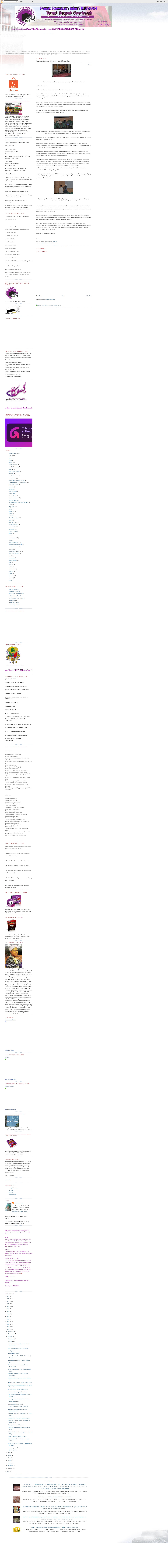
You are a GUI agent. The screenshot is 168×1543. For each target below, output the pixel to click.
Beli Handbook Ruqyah (15, 596)
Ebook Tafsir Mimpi (14, 602)
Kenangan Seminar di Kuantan (16, 1425)
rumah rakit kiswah (14, 547)
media (10, 513)
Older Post (88, 296)
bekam (10, 460)
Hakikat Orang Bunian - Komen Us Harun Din (20, 1382)
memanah (11, 516)
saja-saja (11, 549)
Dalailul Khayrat (13, 464)
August (10, 1341)
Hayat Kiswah (18, 1203)
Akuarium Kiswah (13, 453)
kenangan (11, 489)
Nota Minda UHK (13, 524)
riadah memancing (13, 542)
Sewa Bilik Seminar (14, 553)
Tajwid (10, 564)
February (10, 1465)
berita (10, 462)
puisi (10, 536)
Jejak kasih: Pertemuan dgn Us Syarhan (18, 1348)
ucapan (10, 573)
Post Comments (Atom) (49, 299)
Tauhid (10, 567)
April (9, 1460)
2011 (8, 1326)
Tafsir (10, 562)
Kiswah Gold (12, 493)
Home (63, 296)
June (9, 1455)
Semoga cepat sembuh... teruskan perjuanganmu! (16, 1449)
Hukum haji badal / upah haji (15, 1404)
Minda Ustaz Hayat (14, 518)
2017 (8, 1311)
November (11, 1334)
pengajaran (11, 529)
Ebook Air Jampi (13, 600)
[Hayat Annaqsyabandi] (10, 1048)
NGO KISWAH (12, 522)
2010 (8, 1329)
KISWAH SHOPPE (13, 500)
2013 (8, 1321)
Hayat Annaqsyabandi (10, 1019)
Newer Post (39, 296)
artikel (10, 456)
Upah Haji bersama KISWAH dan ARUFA (18, 1399)
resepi (10, 540)
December (11, 1331)
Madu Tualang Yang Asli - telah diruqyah (19, 1418)
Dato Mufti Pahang (14, 467)
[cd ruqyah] (10, 1077)
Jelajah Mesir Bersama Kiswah (16, 480)
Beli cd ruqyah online (14, 605)
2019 (8, 1306)
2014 (8, 1319)
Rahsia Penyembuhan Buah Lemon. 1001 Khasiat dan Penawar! (55, 1527)
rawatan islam (12, 538)
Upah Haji (11, 576)
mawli (10, 509)
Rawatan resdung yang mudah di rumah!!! (54, 1497)
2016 (8, 1314)
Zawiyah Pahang (13, 1188)
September (11, 1339)
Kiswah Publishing (13, 498)
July (9, 1453)
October (10, 1336)
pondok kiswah (13, 531)
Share (89, 65)
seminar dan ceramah (48, 243)
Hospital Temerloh (13, 476)
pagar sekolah (12, 527)
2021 (8, 1301)
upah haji (11, 1192)
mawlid (10, 511)
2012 (8, 1324)
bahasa (10, 458)
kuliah (10, 504)
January (10, 1468)
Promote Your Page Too (10, 1079)
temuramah (11, 569)
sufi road (11, 1190)
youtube (11, 578)
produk (10, 533)
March (10, 1463)
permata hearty (12, 1194)
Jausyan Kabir (12, 478)
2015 (8, 1316)
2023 (8, 1296)
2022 (8, 1299)
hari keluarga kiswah (14, 471)
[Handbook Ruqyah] (10, 1108)
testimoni (11, 571)
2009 (8, 1471)
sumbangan (12, 558)
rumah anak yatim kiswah (15, 544)
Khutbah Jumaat (13, 491)
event (10, 469)
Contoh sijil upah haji (13, 1401)
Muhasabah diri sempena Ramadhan (17, 1392)
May (9, 1458)
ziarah (10, 580)
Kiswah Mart (12, 496)
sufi (9, 556)
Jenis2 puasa (11, 1351)
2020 (8, 1304)
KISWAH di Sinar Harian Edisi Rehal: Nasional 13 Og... (18, 1410)
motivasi (11, 520)
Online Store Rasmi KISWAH (16, 593)
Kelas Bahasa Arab (13, 484)
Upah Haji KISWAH (14, 589)
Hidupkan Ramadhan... (14, 1353)
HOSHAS (11, 473)
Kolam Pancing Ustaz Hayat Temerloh (18, 502)
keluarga (11, 487)
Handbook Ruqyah (9, 1086)
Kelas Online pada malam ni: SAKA (17, 1436)
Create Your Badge (9, 1050)
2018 (8, 1309)
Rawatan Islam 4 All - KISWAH (17, 598)
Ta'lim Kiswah (12, 560)
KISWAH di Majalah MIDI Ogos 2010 (18, 1406)
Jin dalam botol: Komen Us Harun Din (18, 1389)
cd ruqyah (7, 1057)
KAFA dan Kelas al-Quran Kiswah (17, 482)
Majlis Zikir (12, 507)
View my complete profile (20, 1211)
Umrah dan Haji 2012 (14, 591)
